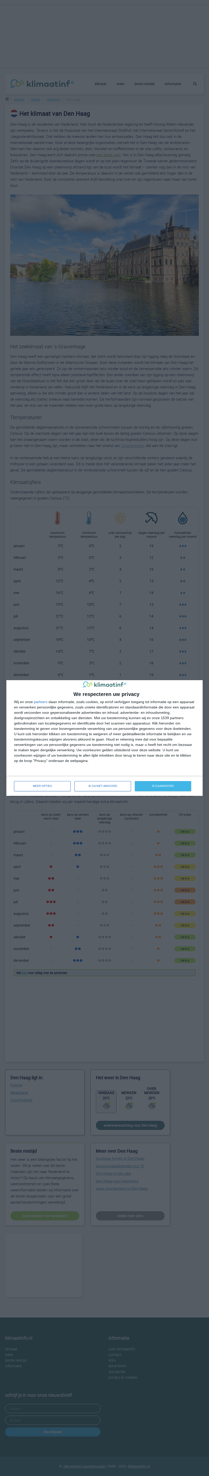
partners (40, 702)
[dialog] (104, 738)
